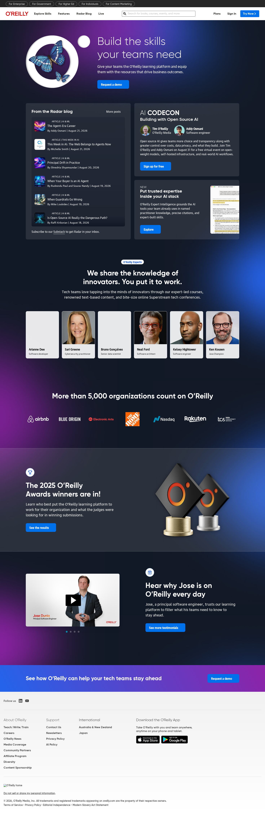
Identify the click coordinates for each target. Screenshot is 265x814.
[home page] (17, 13)
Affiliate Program (15, 756)
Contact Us (53, 727)
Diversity (9, 762)
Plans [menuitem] (216, 14)
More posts (113, 111)
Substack (59, 231)
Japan (83, 733)
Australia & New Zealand (95, 727)
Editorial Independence (56, 805)
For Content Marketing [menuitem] (119, 4)
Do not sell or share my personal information (29, 793)
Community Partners (17, 750)
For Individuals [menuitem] (90, 4)
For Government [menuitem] (41, 4)
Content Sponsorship (18, 767)
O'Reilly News (12, 739)
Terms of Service (13, 805)
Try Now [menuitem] (248, 14)
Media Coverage (15, 744)
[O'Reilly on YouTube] (27, 701)
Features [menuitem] (64, 14)
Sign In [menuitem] (231, 14)
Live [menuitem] (101, 14)
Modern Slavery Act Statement (90, 805)
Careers (9, 733)
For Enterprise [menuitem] (17, 4)
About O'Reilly (15, 720)
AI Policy (51, 744)
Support (52, 720)
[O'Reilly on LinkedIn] (20, 701)
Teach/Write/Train (16, 727)
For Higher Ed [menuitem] (66, 4)
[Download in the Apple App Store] (148, 742)
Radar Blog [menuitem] (84, 14)
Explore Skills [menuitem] (42, 14)
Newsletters (54, 733)
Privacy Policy (55, 739)
